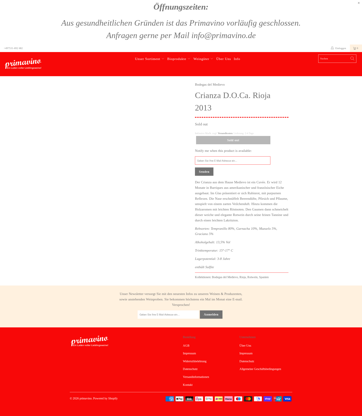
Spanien (264, 277)
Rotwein (252, 277)
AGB (186, 345)
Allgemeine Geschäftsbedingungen (260, 369)
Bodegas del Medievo (210, 84)
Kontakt (188, 384)
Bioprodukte (176, 59)
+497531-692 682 (13, 48)
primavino (86, 398)
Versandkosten (225, 133)
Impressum (189, 353)
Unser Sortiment (147, 59)
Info (237, 59)
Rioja (242, 277)
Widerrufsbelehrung (194, 361)
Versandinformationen (196, 376)
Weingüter (201, 59)
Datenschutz (190, 369)
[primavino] (31, 64)
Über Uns (223, 59)
